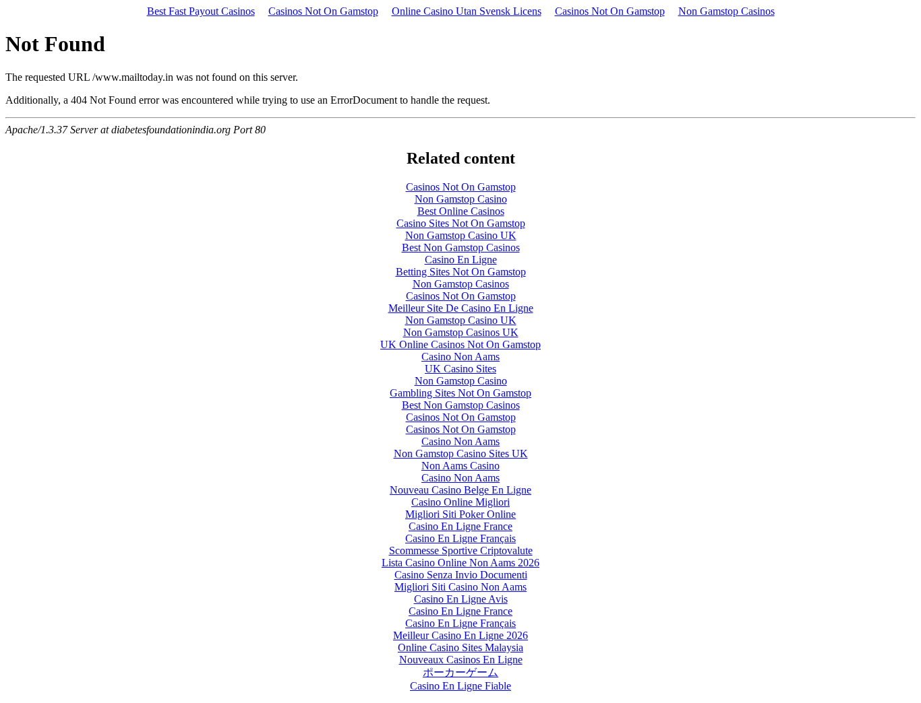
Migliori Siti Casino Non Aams (460, 587)
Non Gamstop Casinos (726, 11)
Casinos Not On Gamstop (323, 11)
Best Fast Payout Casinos (201, 11)
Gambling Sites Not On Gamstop (460, 393)
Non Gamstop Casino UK (460, 235)
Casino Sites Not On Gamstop (460, 223)
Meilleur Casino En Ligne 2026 (460, 635)
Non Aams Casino (460, 465)
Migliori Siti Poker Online (460, 514)
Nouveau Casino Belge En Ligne (460, 490)
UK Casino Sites (460, 368)
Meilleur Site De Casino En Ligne (460, 308)
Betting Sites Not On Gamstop (461, 271)
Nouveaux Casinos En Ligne (461, 659)
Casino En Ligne (461, 259)
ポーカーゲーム (460, 672)
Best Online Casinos (460, 211)
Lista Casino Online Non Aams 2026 (460, 562)
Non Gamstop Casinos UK (460, 332)
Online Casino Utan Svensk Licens (466, 11)
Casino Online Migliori (460, 502)
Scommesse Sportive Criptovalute (461, 550)
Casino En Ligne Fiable (460, 686)
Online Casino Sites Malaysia (460, 647)
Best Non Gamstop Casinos (461, 247)
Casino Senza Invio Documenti (460, 574)
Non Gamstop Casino (461, 199)
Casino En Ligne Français (460, 538)
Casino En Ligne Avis (461, 599)
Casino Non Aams (460, 356)
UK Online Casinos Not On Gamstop (460, 344)
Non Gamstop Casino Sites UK (461, 453)
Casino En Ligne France (460, 526)
